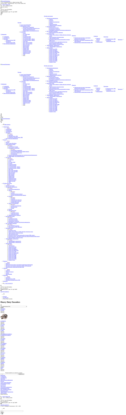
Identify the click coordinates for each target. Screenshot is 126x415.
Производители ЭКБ (10, 40)
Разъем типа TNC (53, 49)
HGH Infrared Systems (25, 26)
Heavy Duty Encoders (27, 42)
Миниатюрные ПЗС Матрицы (56, 32)
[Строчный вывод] (2, 307)
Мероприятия (99, 41)
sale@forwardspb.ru (5, 291)
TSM (24, 54)
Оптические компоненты (52, 18)
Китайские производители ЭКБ (10, 42)
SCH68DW (3, 344)
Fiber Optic (25, 41)
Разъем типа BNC (53, 50)
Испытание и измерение (28, 27)
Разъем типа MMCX (53, 51)
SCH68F (2, 339)
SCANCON (23, 31)
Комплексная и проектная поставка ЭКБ (83, 42)
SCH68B (2, 349)
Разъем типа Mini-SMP (54, 54)
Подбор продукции (48, 16)
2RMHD (2, 358)
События (96, 36)
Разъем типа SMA (53, 60)
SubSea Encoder (26, 53)
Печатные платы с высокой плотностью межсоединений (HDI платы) (58, 42)
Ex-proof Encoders (27, 36)
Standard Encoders (27, 50)
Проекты (74, 35)
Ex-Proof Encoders (27, 37)
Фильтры (51, 20)
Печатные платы (50, 33)
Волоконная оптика (51, 26)
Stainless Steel (26, 48)
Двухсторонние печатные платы (56, 37)
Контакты (120, 39)
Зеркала (51, 19)
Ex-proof (25, 35)
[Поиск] (2, 13)
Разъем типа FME (53, 57)
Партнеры (5, 39)
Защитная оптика (53, 24)
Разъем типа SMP (53, 58)
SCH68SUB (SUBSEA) (6, 335)
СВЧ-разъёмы (50, 47)
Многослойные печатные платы (56, 44)
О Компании (3, 34)
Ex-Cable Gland (26, 34)
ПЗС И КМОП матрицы (52, 31)
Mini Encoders (26, 46)
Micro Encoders (26, 44)
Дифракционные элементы (55, 25)
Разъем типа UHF (53, 53)
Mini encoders (26, 47)
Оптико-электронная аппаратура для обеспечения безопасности (31, 29)
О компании (6, 36)
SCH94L (2, 310)
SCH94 (2, 325)
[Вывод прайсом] (3, 307)
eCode (24, 33)
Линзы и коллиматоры (54, 21)
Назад (8, 128)
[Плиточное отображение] (1, 307)
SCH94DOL (3, 321)
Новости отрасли (98, 39)
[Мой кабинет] (1, 14)
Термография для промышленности (31, 30)
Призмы (51, 23)
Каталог (19, 22)
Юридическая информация (9, 43)
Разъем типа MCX (53, 56)
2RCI (2, 368)
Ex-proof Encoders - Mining (29, 39)
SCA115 (2, 354)
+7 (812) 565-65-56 (6, 4)
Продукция (3, 386)
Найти (2, 412)
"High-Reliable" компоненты (53, 45)
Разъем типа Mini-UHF (54, 52)
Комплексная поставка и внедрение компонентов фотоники (82, 38)
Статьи (97, 40)
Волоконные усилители (54, 29)
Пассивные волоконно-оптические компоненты (60, 30)
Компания (3, 375)
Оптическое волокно (54, 27)
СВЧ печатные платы (54, 38)
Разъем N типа (52, 62)
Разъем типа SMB (53, 59)
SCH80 (2, 330)
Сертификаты (6, 37)
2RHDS (2, 363)
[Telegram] (3, 294)
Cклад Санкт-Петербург (25, 24)
